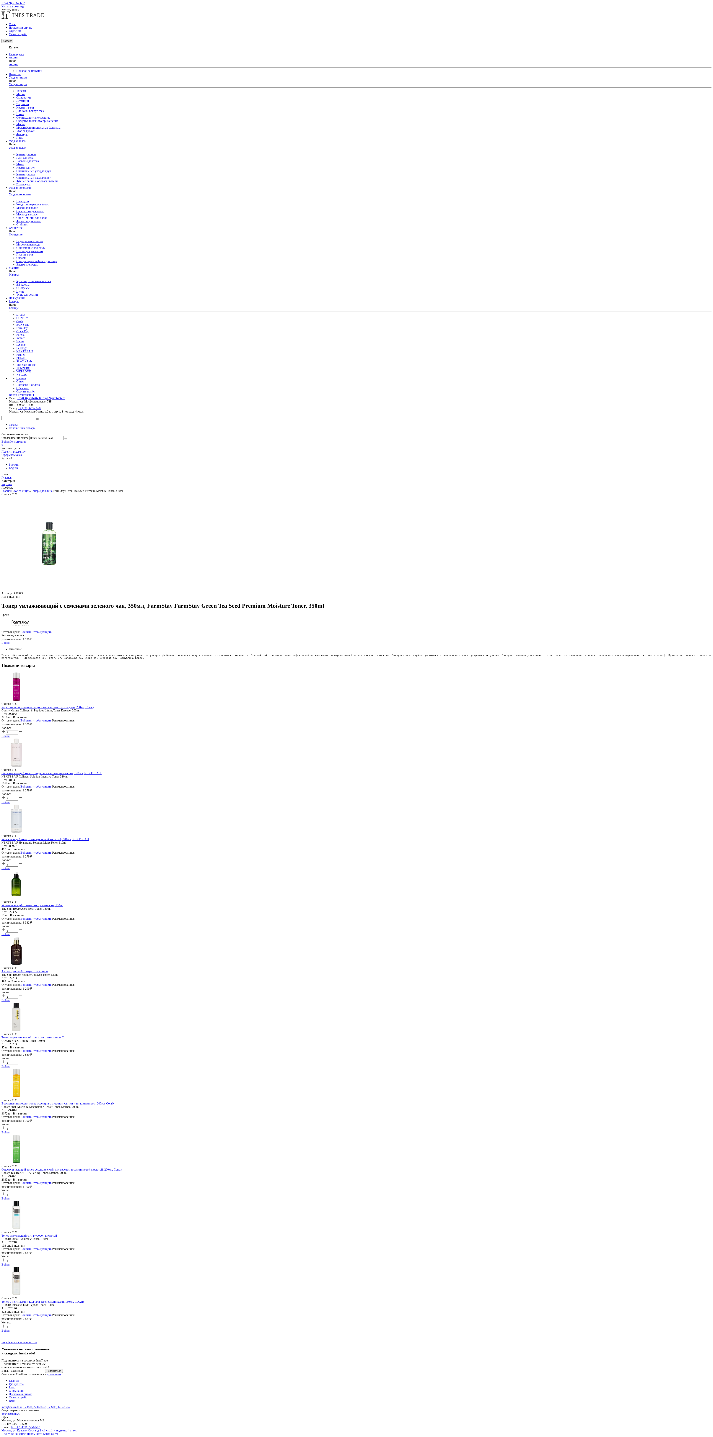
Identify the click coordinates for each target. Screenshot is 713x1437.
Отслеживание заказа (15, 437)
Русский (14, 464)
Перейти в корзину (13, 451)
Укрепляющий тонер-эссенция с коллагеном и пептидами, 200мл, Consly (47, 707)
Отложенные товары (22, 428)
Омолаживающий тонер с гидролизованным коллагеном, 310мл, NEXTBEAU (51, 773)
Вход (12, 1400)
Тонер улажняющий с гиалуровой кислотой (29, 1235)
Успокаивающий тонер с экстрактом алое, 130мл (32, 905)
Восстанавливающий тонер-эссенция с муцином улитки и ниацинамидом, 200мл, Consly (58, 1103)
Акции (13, 64)
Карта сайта (50, 1433)
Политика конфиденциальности (21, 1433)
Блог (12, 1387)
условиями (54, 1374)
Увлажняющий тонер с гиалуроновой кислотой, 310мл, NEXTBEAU (45, 839)
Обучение (15, 30)
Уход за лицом (18, 84)
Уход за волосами (20, 194)
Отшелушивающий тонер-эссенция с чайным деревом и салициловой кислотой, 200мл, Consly (61, 1169)
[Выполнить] (65, 438)
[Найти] (37, 419)
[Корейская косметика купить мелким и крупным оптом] (22, 17)
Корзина (6, 484)
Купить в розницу (12, 6)
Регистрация (18, 441)
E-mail (5, 1370)
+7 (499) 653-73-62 (13, 3)
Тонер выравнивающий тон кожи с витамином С (32, 1037)
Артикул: (7, 593)
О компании (17, 1390)
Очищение (15, 234)
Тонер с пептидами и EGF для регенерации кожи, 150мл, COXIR (42, 1301)
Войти (5, 441)
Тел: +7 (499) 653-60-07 (25, 1427)
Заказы (13, 424)
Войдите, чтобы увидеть (35, 632)
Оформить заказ (11, 454)
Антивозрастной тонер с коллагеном (24, 971)
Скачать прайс (18, 34)
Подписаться (54, 1370)
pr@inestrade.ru (10, 1413)
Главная (21, 378)
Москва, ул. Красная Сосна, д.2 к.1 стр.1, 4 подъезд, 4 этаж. (39, 1430)
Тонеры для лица (42, 490)
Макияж (14, 274)
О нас (12, 24)
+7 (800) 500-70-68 (29, 398)
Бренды (14, 308)
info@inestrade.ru (11, 1407)
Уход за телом (17, 147)
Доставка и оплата (20, 27)
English (13, 467)
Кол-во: (6, 727)
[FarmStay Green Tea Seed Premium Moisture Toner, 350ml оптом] (49, 590)
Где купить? (16, 1384)
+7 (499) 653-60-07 (29, 408)
